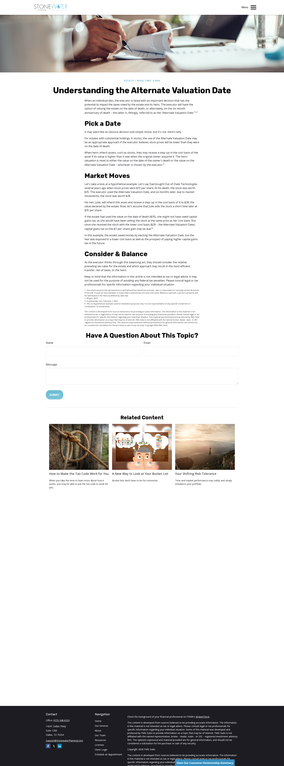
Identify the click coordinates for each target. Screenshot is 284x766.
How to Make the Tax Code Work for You (79, 473)
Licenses (99, 744)
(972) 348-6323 (61, 720)
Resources (100, 740)
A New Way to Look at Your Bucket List (140, 473)
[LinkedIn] (59, 746)
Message (51, 364)
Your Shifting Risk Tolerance (195, 473)
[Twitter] (54, 746)
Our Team (100, 735)
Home (98, 721)
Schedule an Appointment (108, 754)
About (98, 730)
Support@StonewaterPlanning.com (64, 740)
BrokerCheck (202, 716)
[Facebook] (48, 746)
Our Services (101, 725)
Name (49, 343)
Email (147, 343)
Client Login (101, 749)
